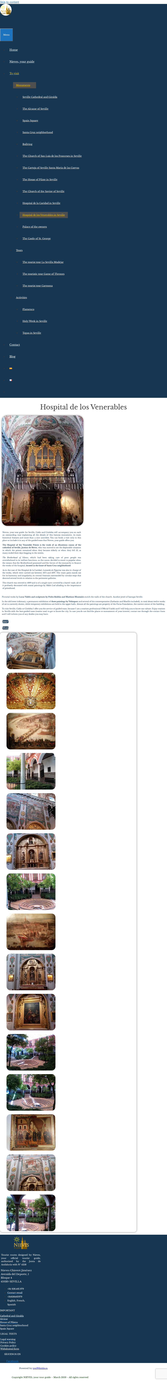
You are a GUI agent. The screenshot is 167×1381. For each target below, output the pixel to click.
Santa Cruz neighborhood (38, 132)
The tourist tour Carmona (38, 285)
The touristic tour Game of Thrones (43, 273)
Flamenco (28, 309)
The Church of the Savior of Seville (43, 191)
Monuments (23, 85)
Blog (12, 356)
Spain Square (30, 120)
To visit (14, 73)
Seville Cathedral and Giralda (40, 97)
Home (13, 49)
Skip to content (9, 2)
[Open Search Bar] (3, 22)
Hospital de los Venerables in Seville (44, 214)
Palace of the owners (35, 226)
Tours (19, 250)
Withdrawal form (9, 1348)
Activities (21, 297)
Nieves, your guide (21, 61)
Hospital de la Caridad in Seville (41, 203)
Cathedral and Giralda (12, 1315)
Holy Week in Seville (35, 321)
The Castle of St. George (37, 238)
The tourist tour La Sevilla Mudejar (43, 262)
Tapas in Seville (32, 332)
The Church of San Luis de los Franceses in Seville (52, 156)
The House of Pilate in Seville (40, 179)
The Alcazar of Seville (35, 108)
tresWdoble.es (40, 1368)
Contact (14, 344)
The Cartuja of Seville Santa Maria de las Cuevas (51, 167)
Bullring (27, 144)
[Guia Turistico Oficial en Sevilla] (6, 14)
